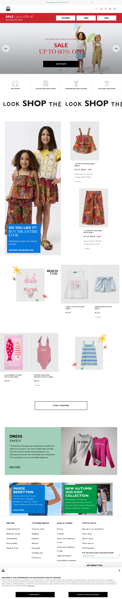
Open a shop (87, 538)
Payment (35, 538)
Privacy (60, 529)
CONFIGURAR (34, 594)
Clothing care (37, 553)
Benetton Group (13, 534)
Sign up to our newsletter (93, 529)
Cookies (60, 534)
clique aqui (31, 585)
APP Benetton (88, 548)
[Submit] (119, 555)
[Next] (92, 2)
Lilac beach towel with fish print (13, 376)
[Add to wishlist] (73, 124)
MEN (86, 18)
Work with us (88, 543)
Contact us (36, 557)
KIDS (106, 18)
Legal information (64, 556)
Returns (35, 543)
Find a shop (87, 534)
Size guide (36, 548)
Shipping (35, 534)
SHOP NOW (61, 64)
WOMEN (66, 18)
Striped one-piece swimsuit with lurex (43, 376)
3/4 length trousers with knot (93, 231)
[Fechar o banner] (119, 570)
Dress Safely (11, 543)
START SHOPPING (61, 406)
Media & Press (12, 548)
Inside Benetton (13, 529)
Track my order (38, 529)
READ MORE (15, 467)
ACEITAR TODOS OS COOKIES (88, 594)
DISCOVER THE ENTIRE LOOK (21, 250)
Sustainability (11, 538)
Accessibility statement (66, 560)
